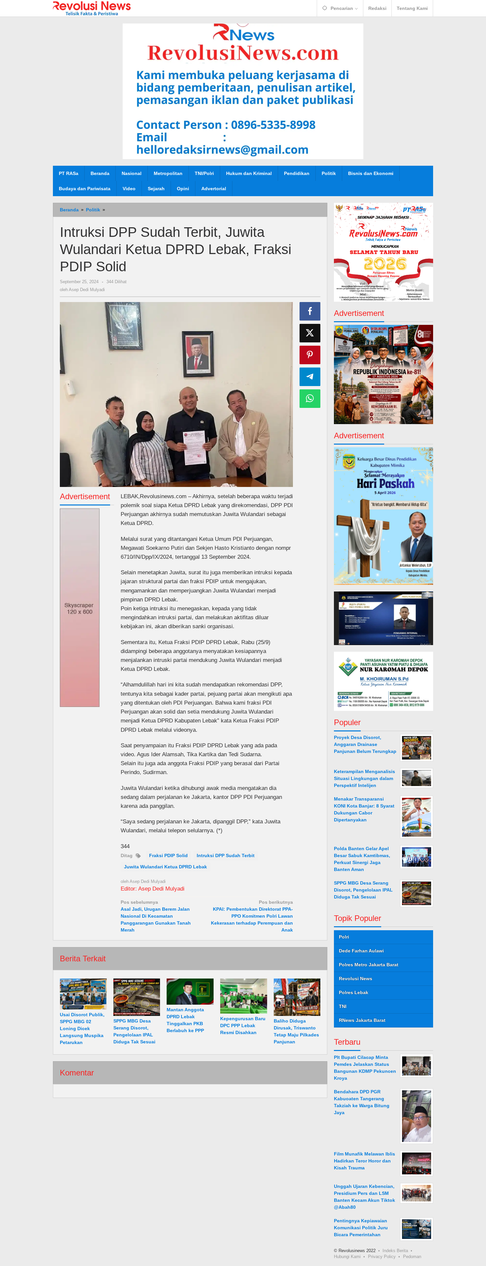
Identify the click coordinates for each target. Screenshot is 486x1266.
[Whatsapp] (310, 398)
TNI (342, 1006)
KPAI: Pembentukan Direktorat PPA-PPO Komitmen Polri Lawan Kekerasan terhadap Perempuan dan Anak (252, 916)
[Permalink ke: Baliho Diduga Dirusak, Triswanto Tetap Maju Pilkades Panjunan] (297, 997)
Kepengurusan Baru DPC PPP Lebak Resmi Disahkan (242, 1025)
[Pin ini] (310, 355)
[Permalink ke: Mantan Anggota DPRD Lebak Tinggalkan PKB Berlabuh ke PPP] (190, 992)
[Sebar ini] (310, 311)
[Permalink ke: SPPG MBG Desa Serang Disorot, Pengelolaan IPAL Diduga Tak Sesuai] (136, 997)
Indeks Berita (395, 1250)
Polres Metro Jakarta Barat (368, 964)
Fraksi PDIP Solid (168, 855)
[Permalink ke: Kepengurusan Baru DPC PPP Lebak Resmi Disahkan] (243, 996)
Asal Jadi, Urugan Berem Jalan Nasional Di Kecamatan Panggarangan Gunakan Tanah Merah (156, 916)
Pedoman (412, 1256)
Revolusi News (355, 978)
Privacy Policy (382, 1256)
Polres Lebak (353, 992)
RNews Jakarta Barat (362, 1020)
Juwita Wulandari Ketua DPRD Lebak (165, 866)
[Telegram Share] (310, 377)
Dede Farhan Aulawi (361, 950)
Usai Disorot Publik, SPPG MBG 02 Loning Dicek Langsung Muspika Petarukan (82, 1028)
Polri (344, 936)
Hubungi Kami (347, 1256)
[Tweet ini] (310, 333)
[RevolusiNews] (92, 8)
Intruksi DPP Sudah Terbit (226, 855)
